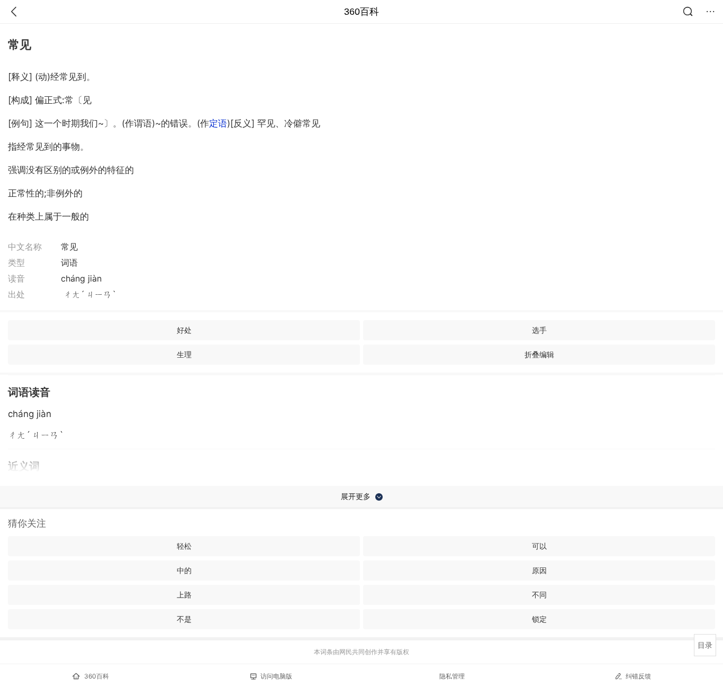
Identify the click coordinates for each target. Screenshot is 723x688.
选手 (539, 329)
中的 (184, 570)
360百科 (361, 11)
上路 (184, 594)
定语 (218, 123)
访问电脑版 (276, 676)
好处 (184, 329)
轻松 (184, 545)
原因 (539, 570)
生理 (184, 354)
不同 (539, 594)
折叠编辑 (539, 354)
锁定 (539, 618)
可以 (539, 545)
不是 (184, 618)
